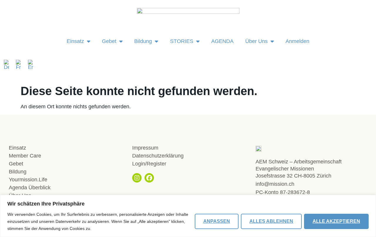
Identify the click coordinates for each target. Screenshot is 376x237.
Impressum (145, 148)
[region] (188, 216)
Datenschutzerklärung (158, 156)
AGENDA (222, 41)
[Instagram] (137, 178)
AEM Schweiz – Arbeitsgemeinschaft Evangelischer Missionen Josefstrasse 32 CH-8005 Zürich (299, 169)
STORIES (181, 41)
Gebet (109, 41)
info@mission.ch (275, 184)
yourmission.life (28, 180)
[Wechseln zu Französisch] (20, 65)
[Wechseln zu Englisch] (30, 65)
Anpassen (216, 221)
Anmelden (297, 41)
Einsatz (75, 41)
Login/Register (149, 164)
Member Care (25, 156)
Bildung (143, 41)
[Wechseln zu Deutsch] (8, 65)
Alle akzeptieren (336, 221)
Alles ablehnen (271, 221)
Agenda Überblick (30, 187)
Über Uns (256, 41)
